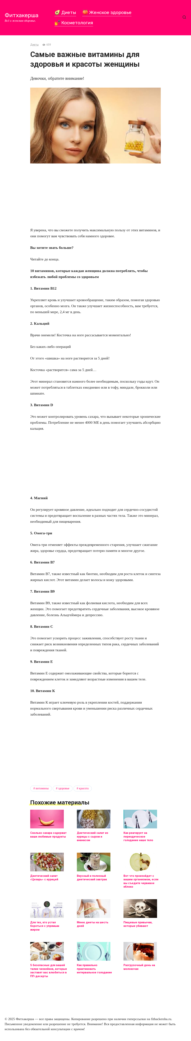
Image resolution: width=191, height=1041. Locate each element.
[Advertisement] (95, 195)
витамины (42, 788)
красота (84, 788)
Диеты (34, 44)
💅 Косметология (73, 22)
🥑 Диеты (65, 12)
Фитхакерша (21, 15)
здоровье (63, 788)
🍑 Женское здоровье (106, 12)
